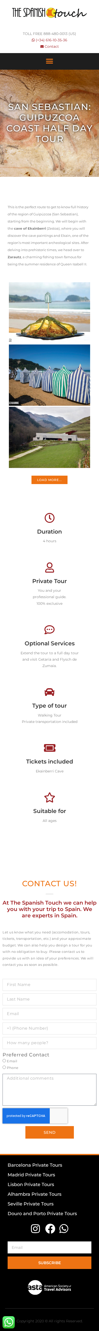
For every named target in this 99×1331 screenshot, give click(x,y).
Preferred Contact (26, 1055)
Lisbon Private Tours (31, 1184)
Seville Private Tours (31, 1204)
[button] (49, 61)
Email (12, 1061)
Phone (13, 1068)
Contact (52, 46)
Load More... (49, 480)
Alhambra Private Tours (34, 1194)
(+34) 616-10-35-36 (51, 40)
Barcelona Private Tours (35, 1165)
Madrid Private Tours (31, 1175)
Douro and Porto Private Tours (42, 1213)
